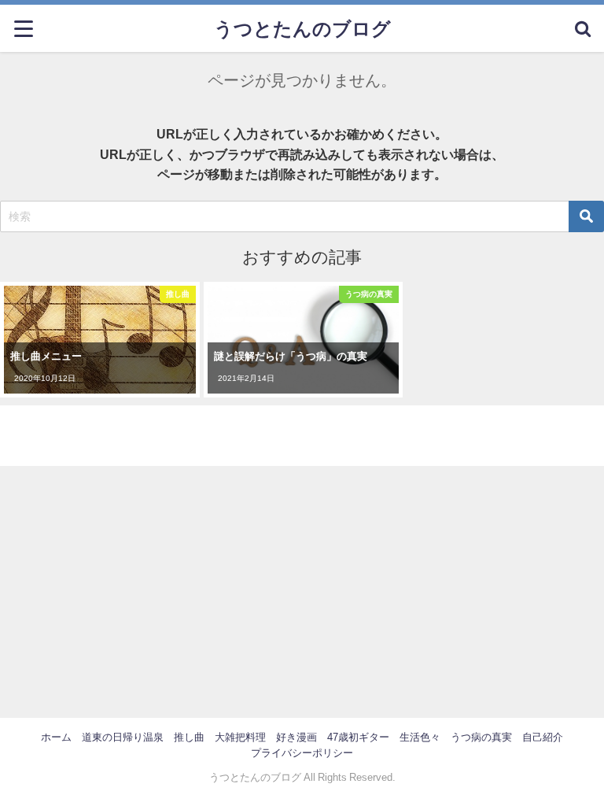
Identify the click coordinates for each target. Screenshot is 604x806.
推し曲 (189, 737)
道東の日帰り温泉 (123, 737)
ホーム (56, 737)
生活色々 (420, 737)
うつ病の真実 (481, 737)
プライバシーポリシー (302, 753)
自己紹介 (542, 737)
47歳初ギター (358, 737)
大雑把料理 (240, 737)
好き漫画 (296, 737)
